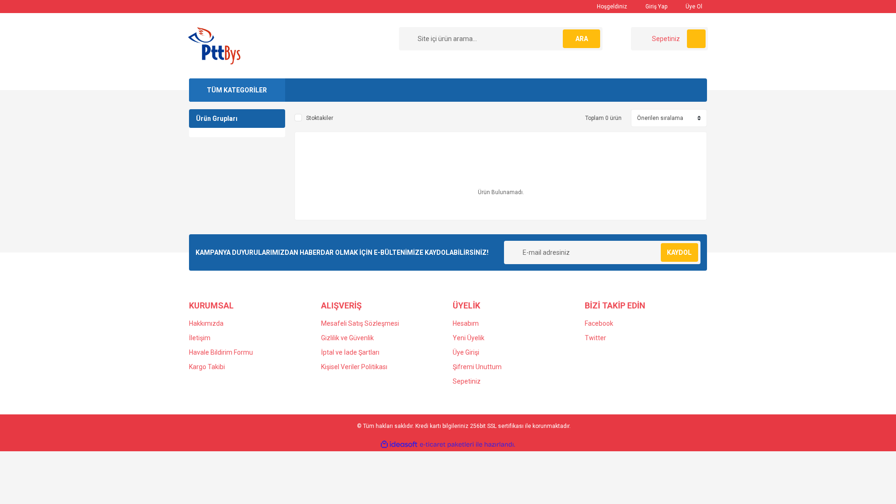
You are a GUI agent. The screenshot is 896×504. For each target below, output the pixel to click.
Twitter (595, 338)
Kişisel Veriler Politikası (354, 367)
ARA (581, 38)
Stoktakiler (319, 118)
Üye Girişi (466, 352)
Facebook (599, 323)
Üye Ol (693, 6)
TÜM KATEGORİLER (237, 90)
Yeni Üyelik (468, 338)
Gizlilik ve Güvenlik (347, 338)
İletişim (199, 338)
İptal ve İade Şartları (350, 352)
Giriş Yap (655, 6)
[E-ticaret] (447, 445)
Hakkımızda (206, 323)
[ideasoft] (399, 444)
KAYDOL (679, 252)
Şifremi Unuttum (477, 367)
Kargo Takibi (207, 367)
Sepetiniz (467, 381)
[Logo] (214, 45)
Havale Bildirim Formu (221, 352)
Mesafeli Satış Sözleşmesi (360, 323)
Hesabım (466, 323)
